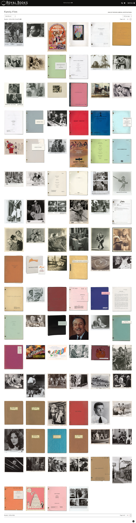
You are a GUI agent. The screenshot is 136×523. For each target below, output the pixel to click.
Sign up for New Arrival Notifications (120, 12)
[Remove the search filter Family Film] (20, 19)
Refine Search (68, 2)
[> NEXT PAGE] (130, 19)
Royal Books (14, 3)
